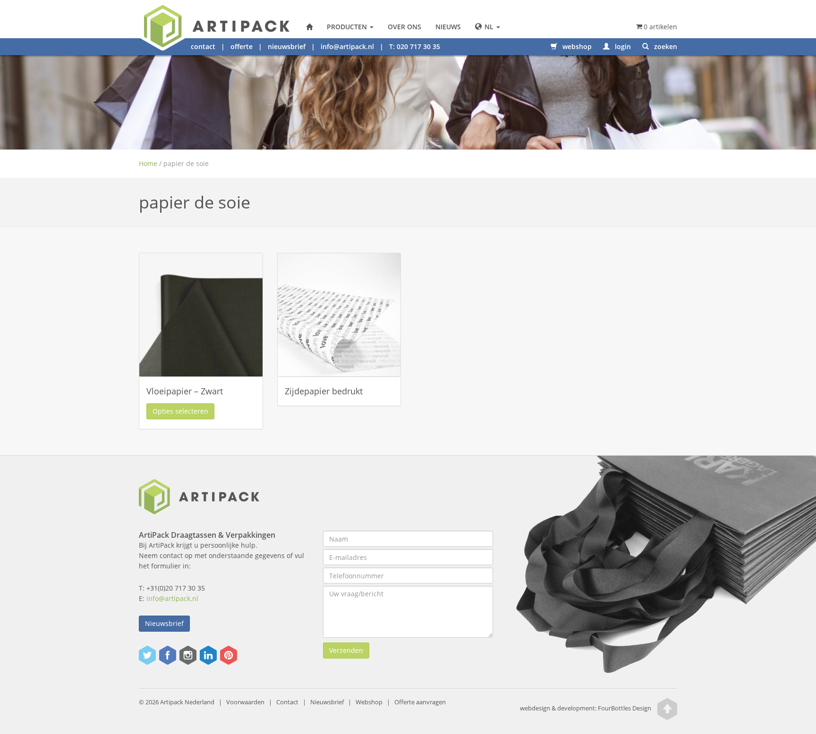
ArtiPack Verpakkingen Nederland (309, 27)
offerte (241, 46)
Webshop (369, 702)
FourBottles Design (585, 708)
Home (148, 163)
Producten (348, 26)
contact (203, 46)
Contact (287, 702)
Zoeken (664, 46)
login (622, 46)
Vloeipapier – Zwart (184, 391)
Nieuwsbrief (164, 623)
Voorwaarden (245, 702)
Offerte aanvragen (420, 702)
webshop (576, 46)
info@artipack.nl (347, 46)
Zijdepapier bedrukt (324, 391)
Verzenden (346, 650)
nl (489, 26)
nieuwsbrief (287, 46)
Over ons (404, 26)
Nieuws (448, 26)
